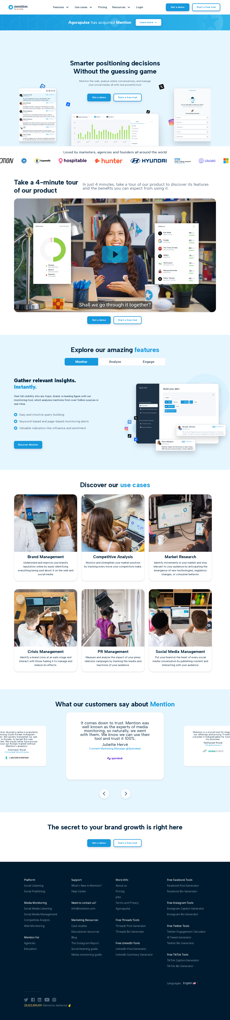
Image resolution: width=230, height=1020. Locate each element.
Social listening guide (84, 949)
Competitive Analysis (37, 920)
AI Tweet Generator (179, 937)
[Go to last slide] (104, 794)
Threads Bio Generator (130, 931)
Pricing (102, 7)
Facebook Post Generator (183, 885)
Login (139, 7)
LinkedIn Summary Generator (134, 954)
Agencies (29, 943)
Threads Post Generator (131, 926)
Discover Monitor (28, 444)
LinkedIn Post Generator (131, 949)
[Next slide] (126, 794)
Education (30, 949)
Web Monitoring (34, 926)
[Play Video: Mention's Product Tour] (115, 254)
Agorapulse (123, 908)
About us (121, 885)
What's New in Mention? (86, 885)
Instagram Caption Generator (185, 908)
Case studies (79, 926)
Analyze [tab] (115, 362)
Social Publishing (34, 891)
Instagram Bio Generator (182, 914)
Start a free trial (206, 7)
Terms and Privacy (127, 903)
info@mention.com (83, 908)
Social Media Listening (38, 908)
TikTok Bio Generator (180, 966)
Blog (74, 937)
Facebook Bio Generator (182, 891)
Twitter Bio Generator (180, 943)
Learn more (146, 22)
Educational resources (85, 931)
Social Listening (33, 885)
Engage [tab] (148, 362)
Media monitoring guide (86, 954)
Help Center (78, 891)
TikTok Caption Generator (183, 960)
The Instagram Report (85, 943)
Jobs (118, 897)
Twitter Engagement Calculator (186, 931)
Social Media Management (40, 914)
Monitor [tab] (81, 362)
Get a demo (178, 7)
